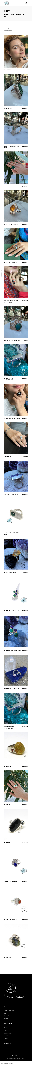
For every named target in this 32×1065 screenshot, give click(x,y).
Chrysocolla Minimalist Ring (12, 147)
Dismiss (11, 1063)
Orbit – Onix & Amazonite (12, 418)
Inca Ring (7, 804)
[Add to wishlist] (8, 37)
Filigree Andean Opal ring (12, 340)
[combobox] (11, 30)
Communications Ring (11, 262)
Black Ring (7, 70)
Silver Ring (7, 456)
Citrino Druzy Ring (10, 572)
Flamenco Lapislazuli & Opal (11, 611)
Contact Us (7, 1016)
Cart (5, 1013)
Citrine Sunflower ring (11, 224)
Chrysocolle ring (10, 186)
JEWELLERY (20, 14)
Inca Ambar (7, 766)
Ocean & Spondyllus (10, 919)
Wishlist (6, 1018)
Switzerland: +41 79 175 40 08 (11, 1001)
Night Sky (7, 843)
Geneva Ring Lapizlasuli (11, 688)
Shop (12, 14)
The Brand (6, 1030)
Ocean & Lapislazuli (10, 881)
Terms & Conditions (9, 1010)
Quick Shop (1, 273)
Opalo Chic (7, 957)
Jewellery (6, 1038)
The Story (6, 1035)
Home (6, 14)
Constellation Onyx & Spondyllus (11, 301)
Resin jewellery (8, 1033)
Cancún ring (8, 108)
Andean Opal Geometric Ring (11, 533)
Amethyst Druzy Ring (11, 494)
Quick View (5, 36)
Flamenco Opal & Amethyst (12, 650)
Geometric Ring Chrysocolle (9, 379)
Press (5, 1027)
